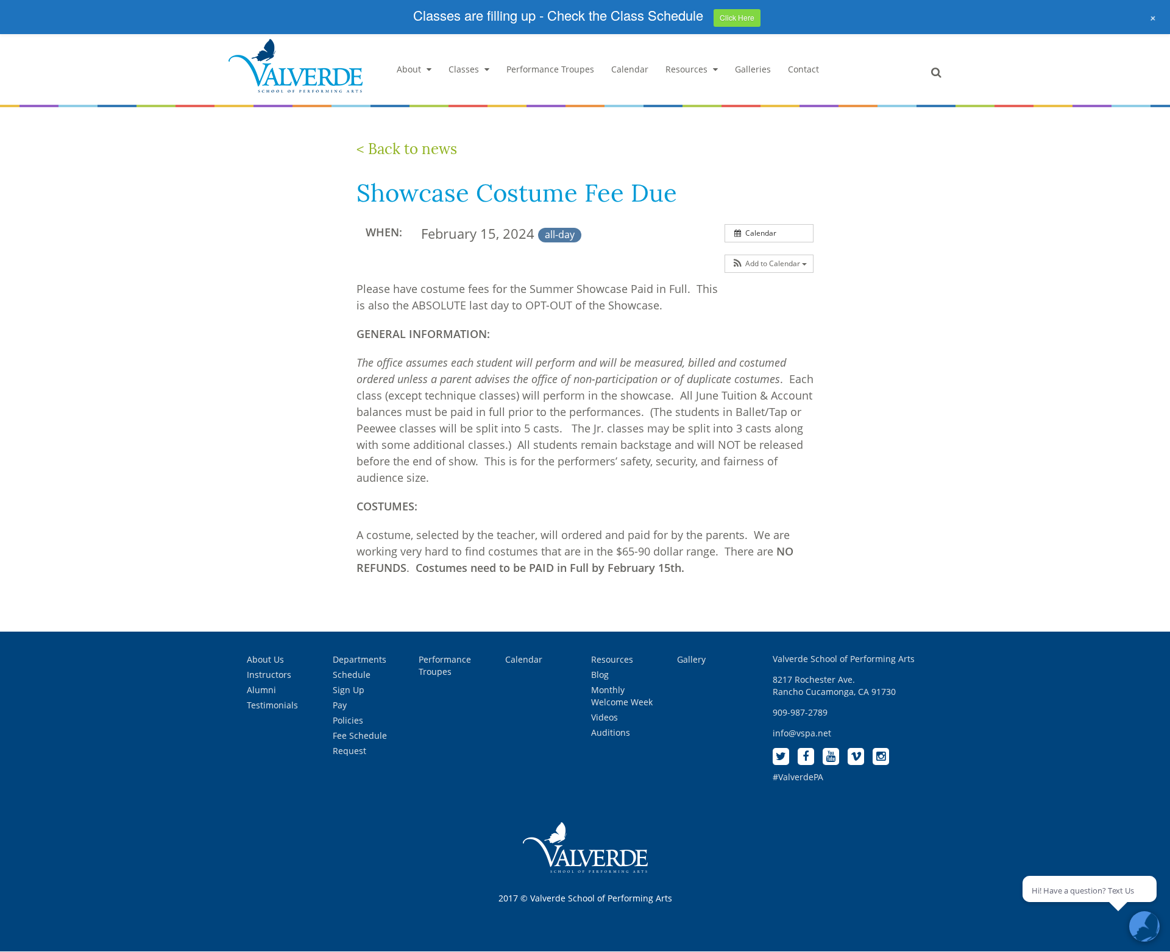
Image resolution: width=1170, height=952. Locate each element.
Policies (348, 720)
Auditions (610, 732)
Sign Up (348, 690)
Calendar (629, 69)
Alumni (261, 690)
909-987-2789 (800, 712)
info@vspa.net (802, 733)
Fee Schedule (360, 735)
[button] (769, 263)
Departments (359, 659)
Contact (803, 69)
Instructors (269, 674)
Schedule (351, 674)
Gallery (691, 659)
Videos (604, 717)
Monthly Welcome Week (622, 696)
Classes (463, 69)
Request (349, 750)
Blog (600, 674)
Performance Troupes (550, 69)
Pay (340, 705)
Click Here (737, 17)
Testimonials (272, 705)
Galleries (753, 69)
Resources (686, 69)
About (409, 69)
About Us (265, 659)
